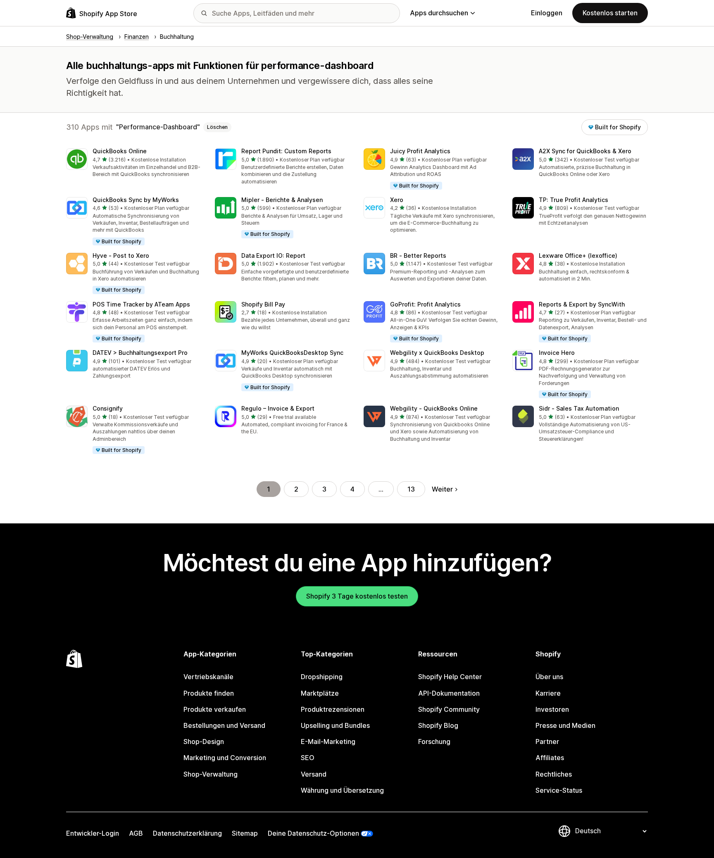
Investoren (552, 709)
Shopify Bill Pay (263, 304)
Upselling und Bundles (335, 725)
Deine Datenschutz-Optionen (313, 833)
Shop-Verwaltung (210, 774)
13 (411, 489)
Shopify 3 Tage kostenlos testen (357, 596)
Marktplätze (320, 693)
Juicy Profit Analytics (420, 150)
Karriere (548, 693)
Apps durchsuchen (439, 13)
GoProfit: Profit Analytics (425, 304)
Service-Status (559, 790)
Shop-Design (203, 741)
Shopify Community (449, 709)
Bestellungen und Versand (224, 725)
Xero (396, 199)
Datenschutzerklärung (187, 833)
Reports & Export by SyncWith (582, 304)
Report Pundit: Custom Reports (286, 150)
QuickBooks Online (120, 150)
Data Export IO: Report (273, 255)
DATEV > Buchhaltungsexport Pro (140, 352)
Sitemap (245, 833)
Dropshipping (322, 677)
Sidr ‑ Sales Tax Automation (579, 408)
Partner (547, 741)
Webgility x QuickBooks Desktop (437, 352)
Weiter (442, 489)
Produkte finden (208, 693)
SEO (307, 757)
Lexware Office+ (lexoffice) (578, 255)
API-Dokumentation (449, 693)
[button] (134, 163)
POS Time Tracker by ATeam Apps (141, 304)
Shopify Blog (438, 725)
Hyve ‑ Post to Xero (121, 255)
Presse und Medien (565, 725)
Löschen (217, 127)
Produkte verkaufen (214, 709)
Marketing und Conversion (224, 757)
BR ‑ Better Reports (418, 255)
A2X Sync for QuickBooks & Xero (585, 150)
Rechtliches (554, 774)
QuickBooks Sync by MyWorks (136, 199)
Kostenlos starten (610, 13)
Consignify (108, 408)
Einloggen (546, 13)
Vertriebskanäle (208, 677)
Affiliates (550, 757)
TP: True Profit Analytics (573, 199)
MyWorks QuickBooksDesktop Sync (292, 352)
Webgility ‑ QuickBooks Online (434, 408)
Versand (313, 774)
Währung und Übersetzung (342, 790)
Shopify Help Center (450, 677)
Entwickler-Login (92, 833)
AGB (136, 833)
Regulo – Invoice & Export (277, 408)
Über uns (549, 677)
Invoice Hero (557, 352)
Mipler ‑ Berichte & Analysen (282, 199)
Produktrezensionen (332, 709)
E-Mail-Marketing (328, 741)
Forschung (434, 741)
